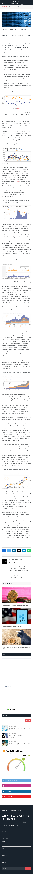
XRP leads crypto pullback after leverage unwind (15, 605)
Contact (4, 835)
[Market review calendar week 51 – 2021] (16, 19)
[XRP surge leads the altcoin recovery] (16, 616)
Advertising (5, 838)
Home (10, 7)
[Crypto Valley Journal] (17, 2)
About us (4, 841)
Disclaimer (4, 855)
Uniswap (17, 181)
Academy (4, 831)
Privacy (3, 852)
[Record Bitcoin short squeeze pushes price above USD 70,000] (16, 637)
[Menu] (3, 3)
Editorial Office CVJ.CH (8, 35)
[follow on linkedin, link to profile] (16, 791)
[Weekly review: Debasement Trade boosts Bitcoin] (5, 728)
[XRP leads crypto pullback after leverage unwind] (16, 595)
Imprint (4, 848)
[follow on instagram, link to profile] (16, 785)
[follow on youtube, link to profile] (16, 796)
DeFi (3, 167)
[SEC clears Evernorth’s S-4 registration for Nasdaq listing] (5, 735)
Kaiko (18, 108)
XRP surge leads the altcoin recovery (12, 626)
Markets (15, 7)
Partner (4, 845)
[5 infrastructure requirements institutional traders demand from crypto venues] (5, 743)
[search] (30, 3)
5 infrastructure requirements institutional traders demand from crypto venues (19, 744)
